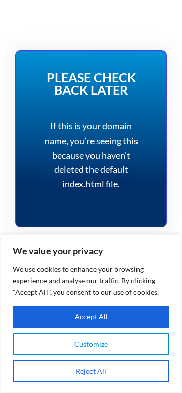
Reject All (91, 371)
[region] (91, 313)
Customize (91, 344)
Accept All (91, 316)
